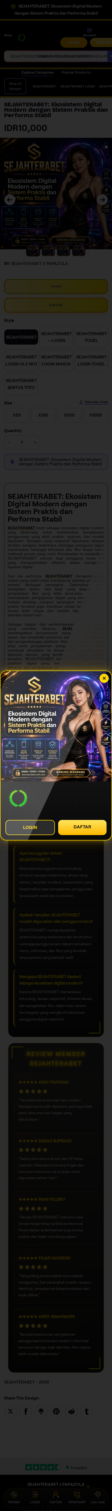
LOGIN (30, 827)
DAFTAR (82, 827)
